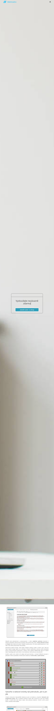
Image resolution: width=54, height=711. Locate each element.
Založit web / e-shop (27, 310)
